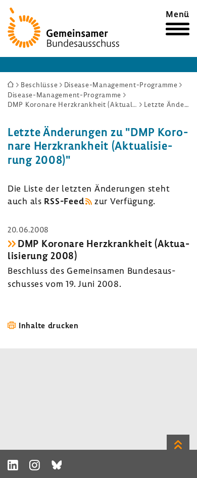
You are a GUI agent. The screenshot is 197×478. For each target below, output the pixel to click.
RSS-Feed (64, 201)
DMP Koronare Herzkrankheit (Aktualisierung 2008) (98, 249)
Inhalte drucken (49, 325)
